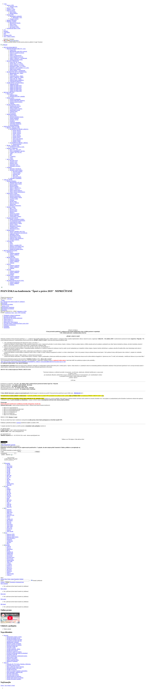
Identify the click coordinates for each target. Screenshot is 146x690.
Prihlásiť (3, 582)
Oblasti (2, 579)
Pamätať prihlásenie (37, 580)
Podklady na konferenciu (10, 324)
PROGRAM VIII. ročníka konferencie (13, 318)
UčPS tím (9, 298)
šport (12, 312)
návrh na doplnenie (9, 308)
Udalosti (21, 579)
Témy (5, 579)
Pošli (6, 303)
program (19, 422)
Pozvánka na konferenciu (10, 316)
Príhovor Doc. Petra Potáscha (11, 322)
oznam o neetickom (9, 307)
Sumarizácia (7, 327)
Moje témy (3, 594)
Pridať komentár (11, 444)
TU (102, 395)
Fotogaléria (6, 326)
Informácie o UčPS (21, 311)
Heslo (19, 451)
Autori (12, 579)
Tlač (6, 310)
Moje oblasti (4, 588)
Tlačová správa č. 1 (8, 319)
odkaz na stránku (9, 304)
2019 (19, 312)
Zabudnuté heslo (20, 582)
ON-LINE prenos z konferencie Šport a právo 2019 (16, 323)
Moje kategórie (4, 583)
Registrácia (13, 582)
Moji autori (3, 599)
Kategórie (16, 579)
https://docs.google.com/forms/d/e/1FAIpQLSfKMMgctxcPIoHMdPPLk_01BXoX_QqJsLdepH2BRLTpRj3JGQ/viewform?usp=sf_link (33, 361)
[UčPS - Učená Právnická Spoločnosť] (1, 44)
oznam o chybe (5, 306)
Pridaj (13, 301)
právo (16, 312)
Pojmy (9, 579)
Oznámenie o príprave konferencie (12, 315)
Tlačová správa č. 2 (8, 320)
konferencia (8, 312)
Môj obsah (3, 604)
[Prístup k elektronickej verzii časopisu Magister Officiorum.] (4, 44)
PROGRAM (77, 393)
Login (2, 451)
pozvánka (23, 312)
